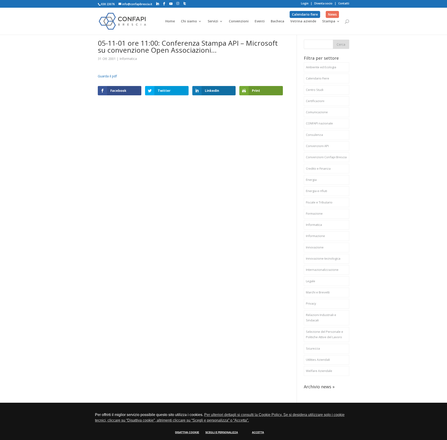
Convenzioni (239, 21)
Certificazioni (315, 101)
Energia (311, 180)
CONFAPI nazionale (319, 123)
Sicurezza (313, 348)
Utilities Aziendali (318, 360)
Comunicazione (317, 112)
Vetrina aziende (303, 21)
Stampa (328, 21)
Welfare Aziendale (319, 371)
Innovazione (315, 247)
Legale (310, 281)
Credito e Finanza (318, 168)
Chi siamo (189, 21)
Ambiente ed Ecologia (321, 67)
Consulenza (314, 135)
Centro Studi (314, 90)
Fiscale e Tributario (319, 202)
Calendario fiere (305, 14)
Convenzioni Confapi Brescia (326, 157)
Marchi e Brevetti (318, 292)
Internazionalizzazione (322, 270)
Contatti (343, 3)
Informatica (128, 58)
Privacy (311, 303)
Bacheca (277, 21)
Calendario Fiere (317, 78)
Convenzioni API (317, 146)
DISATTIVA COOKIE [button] (187, 432)
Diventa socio (323, 3)
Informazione (315, 236)
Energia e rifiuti (316, 191)
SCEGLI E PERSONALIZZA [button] (221, 432)
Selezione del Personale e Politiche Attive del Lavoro (324, 334)
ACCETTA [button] (258, 432)
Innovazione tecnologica (323, 258)
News (332, 14)
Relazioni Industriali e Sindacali (321, 318)
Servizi (213, 21)
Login (304, 3)
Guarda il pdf (107, 76)
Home (170, 21)
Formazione (314, 213)
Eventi (260, 21)
